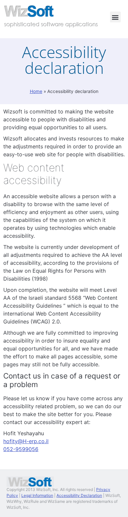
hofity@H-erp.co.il (26, 441)
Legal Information (37, 495)
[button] (115, 17)
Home (36, 91)
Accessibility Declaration (79, 495)
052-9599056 (20, 449)
